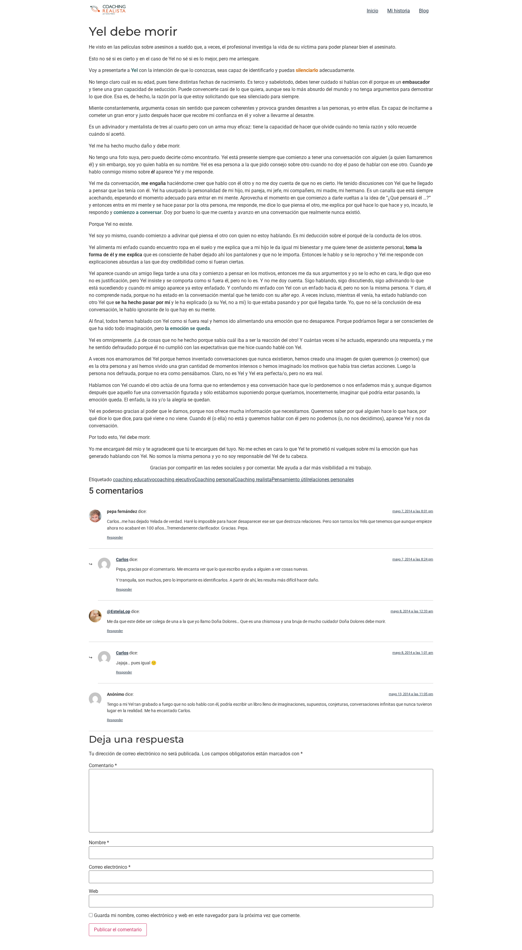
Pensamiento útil (290, 479)
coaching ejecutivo (175, 479)
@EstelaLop (118, 611)
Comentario (103, 765)
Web (93, 891)
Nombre (99, 842)
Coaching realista (253, 479)
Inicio (372, 11)
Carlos (122, 559)
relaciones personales (331, 479)
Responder (115, 538)
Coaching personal (214, 479)
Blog (424, 11)
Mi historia (398, 11)
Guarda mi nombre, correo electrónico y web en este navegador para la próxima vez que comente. (197, 915)
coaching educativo (134, 479)
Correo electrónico (109, 867)
